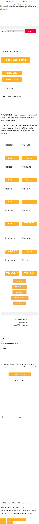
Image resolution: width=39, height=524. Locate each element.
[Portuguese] (24, 7)
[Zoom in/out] (23, 519)
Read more (12, 158)
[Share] (10, 519)
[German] (16, 7)
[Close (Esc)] (3, 519)
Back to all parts (9, 36)
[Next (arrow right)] (10, 522)
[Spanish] (3, 9)
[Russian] (32, 7)
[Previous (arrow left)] (3, 522)
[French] (10, 7)
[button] (19, 27)
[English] (3, 7)
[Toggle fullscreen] (16, 519)
